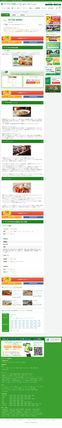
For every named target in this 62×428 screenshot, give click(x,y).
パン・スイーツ (25, 388)
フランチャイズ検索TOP (7, 358)
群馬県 (16, 322)
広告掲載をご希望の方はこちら (54, 2)
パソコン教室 (7, 382)
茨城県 (39, 320)
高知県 (35, 326)
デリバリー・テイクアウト (6, 389)
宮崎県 (29, 405)
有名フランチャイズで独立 (37, 412)
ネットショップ (22, 378)
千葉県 (23, 322)
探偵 (31, 380)
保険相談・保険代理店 (16, 380)
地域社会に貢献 (23, 414)
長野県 (23, 323)
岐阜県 (27, 323)
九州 (3, 405)
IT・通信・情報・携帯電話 (19, 377)
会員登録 (57, 4)
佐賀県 (15, 405)
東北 (6, 395)
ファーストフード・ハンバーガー (7, 386)
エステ (28, 378)
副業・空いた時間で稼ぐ (20, 409)
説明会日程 (22, 14)
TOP (2, 11)
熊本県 (22, 405)
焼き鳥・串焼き (21, 389)
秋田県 (27, 320)
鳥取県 (26, 403)
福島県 (35, 320)
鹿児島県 (33, 405)
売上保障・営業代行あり (37, 409)
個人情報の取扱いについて (21, 419)
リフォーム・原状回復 (25, 380)
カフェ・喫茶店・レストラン (18, 318)
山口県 (20, 326)
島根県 (29, 403)
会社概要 (14, 419)
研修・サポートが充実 (15, 330)
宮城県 (23, 320)
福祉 (3, 382)
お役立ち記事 (50, 8)
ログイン (49, 4)
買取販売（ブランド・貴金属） (7, 375)
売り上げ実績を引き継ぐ (19, 412)
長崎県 (18, 405)
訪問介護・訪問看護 (33, 378)
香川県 (27, 326)
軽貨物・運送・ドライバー (6, 380)
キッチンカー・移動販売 (17, 388)
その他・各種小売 (5, 369)
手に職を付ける (27, 415)
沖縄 (5, 405)
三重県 (39, 323)
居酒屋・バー (17, 386)
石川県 (12, 323)
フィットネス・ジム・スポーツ (30, 377)
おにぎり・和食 (4, 391)
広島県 (16, 326)
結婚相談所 (8, 378)
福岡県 (39, 326)
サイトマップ (42, 419)
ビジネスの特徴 (5, 14)
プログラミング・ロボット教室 (16, 382)
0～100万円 (4, 362)
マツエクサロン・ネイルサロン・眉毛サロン (30, 382)
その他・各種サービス (14, 378)
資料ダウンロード (23, 38)
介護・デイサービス (17, 375)
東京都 (27, 322)
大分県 (26, 405)
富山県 (40, 322)
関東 (3, 398)
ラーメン (22, 386)
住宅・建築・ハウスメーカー (38, 380)
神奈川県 (31, 322)
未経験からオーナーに (28, 412)
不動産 (3, 378)
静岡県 (31, 323)
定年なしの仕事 (12, 409)
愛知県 (35, 323)
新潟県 (36, 322)
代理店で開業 (34, 415)
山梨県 (20, 323)
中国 (5, 403)
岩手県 (20, 320)
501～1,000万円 (16, 362)
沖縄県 (37, 405)
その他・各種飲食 (32, 388)
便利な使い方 (9, 419)
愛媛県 (31, 326)
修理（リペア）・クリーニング (27, 375)
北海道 (12, 320)
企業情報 (14, 14)
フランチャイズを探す (6, 8)
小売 (3, 366)
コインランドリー (39, 377)
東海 (3, 400)
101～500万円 (10, 362)
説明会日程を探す (33, 42)
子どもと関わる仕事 (31, 414)
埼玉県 (20, 322)
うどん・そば (27, 386)
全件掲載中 (29, 4)
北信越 (3, 397)
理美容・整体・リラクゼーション (7, 377)
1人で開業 (13, 414)
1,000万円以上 (13, 314)
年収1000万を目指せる (6, 414)
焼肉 (31, 386)
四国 (3, 403)
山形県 (31, 320)
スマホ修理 (40, 378)
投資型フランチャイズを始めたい (7, 412)
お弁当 (42, 386)
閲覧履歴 (57, 8)
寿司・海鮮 (27, 389)
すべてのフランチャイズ (17, 11)
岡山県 (12, 326)
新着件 (34, 4)
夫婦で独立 (18, 414)
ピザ (33, 318)
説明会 (31, 8)
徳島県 (23, 326)
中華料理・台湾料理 (34, 389)
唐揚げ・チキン (15, 389)
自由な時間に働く (5, 409)
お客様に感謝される (39, 414)
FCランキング (44, 8)
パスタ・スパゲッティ (28, 318)
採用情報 (53, 419)
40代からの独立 (28, 409)
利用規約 (29, 419)
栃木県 (12, 322)
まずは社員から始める (14, 415)
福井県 (16, 323)
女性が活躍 (22, 415)
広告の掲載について (35, 419)
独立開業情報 (37, 8)
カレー (35, 386)
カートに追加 (12, 42)
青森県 (16, 320)
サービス (3, 372)
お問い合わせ (48, 419)
